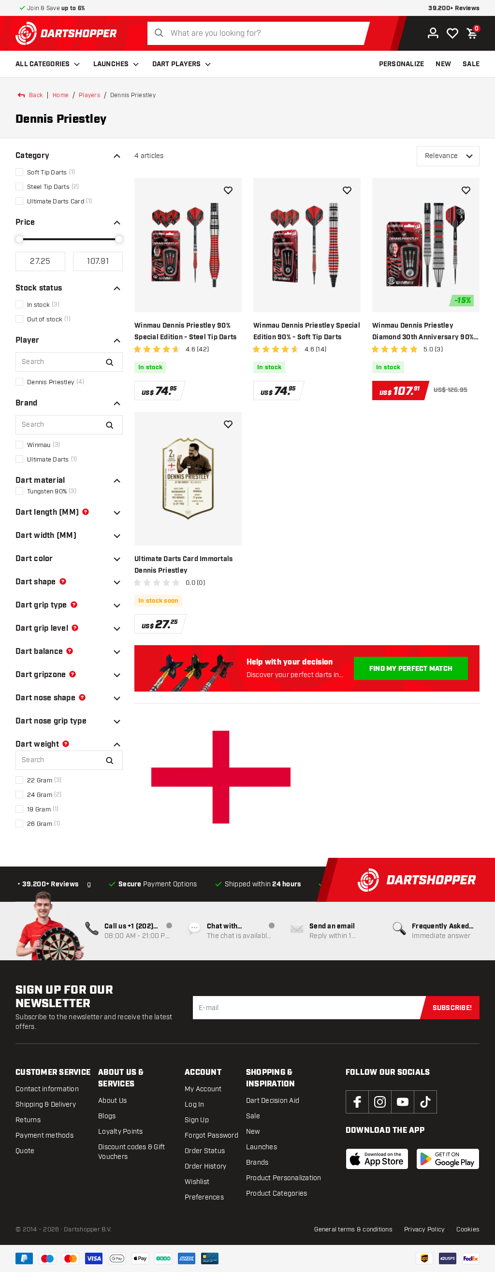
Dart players (176, 64)
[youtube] (402, 1101)
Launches (111, 64)
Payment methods (44, 1135)
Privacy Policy (424, 1229)
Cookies (468, 1229)
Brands (257, 1162)
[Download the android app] (448, 1159)
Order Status (205, 1151)
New (253, 1131)
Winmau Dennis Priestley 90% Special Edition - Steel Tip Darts (185, 331)
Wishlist (197, 1182)
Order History (205, 1166)
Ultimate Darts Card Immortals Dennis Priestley (183, 565)
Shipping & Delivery (45, 1104)
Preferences (204, 1197)
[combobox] (261, 33)
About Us (112, 1101)
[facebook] (357, 1101)
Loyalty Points (120, 1131)
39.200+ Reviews (454, 8)
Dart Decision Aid (272, 1101)
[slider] (19, 239)
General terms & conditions (353, 1229)
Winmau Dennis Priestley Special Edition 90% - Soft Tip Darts (306, 331)
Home (61, 95)
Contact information (47, 1089)
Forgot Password (211, 1135)
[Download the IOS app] (377, 1159)
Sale (253, 1116)
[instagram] (380, 1101)
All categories (42, 64)
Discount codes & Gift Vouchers (131, 1152)
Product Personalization (283, 1178)
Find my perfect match (410, 669)
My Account (203, 1089)
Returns (28, 1120)
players (89, 95)
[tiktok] (425, 1101)
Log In (194, 1104)
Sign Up (197, 1120)
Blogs (107, 1116)
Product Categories (276, 1193)
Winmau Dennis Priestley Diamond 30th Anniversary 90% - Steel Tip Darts (425, 332)
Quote (24, 1151)
